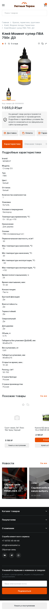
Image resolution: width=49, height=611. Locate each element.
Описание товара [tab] (33, 144)
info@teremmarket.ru (11, 545)
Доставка (11, 133)
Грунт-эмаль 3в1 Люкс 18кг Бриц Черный (14, 429)
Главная (5, 22)
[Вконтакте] (4, 555)
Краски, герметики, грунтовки (26, 22)
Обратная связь (9, 550)
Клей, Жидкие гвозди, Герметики (19, 25)
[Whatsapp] (18, 555)
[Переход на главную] (24, 5)
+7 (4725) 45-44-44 (10, 541)
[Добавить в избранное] (23, 405)
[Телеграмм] (11, 555)
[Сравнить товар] (28, 405)
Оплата (29, 133)
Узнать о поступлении (24, 606)
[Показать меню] (3, 5)
